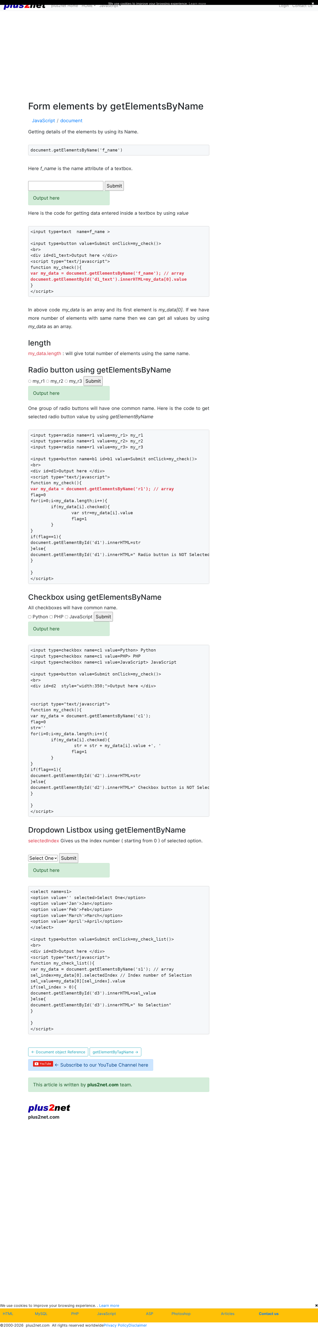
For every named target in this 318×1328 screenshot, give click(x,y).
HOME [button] (87, 5)
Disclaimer (138, 1325)
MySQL (41, 1313)
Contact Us (302, 5)
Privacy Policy (116, 1325)
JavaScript (106, 1313)
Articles (227, 1313)
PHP (75, 1313)
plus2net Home (64, 5)
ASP (149, 1313)
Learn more (109, 1305)
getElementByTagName (115, 1052)
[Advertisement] (159, 55)
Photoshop (181, 1313)
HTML (8, 1313)
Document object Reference (58, 1052)
